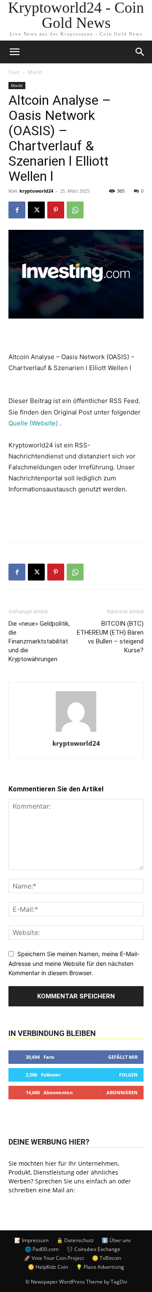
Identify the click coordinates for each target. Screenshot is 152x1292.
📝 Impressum (31, 1240)
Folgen (128, 1074)
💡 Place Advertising (100, 1266)
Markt (35, 72)
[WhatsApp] (75, 210)
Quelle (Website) (34, 423)
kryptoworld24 (36, 191)
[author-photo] (76, 731)
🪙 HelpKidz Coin (48, 1266)
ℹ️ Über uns (116, 1240)
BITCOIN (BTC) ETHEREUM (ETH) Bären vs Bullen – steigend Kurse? (110, 637)
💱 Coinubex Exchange (93, 1249)
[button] (140, 52)
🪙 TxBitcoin (106, 1258)
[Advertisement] (76, 516)
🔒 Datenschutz (75, 1240)
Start (14, 72)
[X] (36, 210)
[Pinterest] (55, 210)
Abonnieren (122, 1092)
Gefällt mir (123, 1057)
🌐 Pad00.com (42, 1249)
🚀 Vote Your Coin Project (54, 1258)
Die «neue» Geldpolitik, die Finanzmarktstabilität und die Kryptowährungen (39, 641)
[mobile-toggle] (14, 52)
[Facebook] (16, 210)
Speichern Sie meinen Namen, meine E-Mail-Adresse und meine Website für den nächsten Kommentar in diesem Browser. (73, 963)
